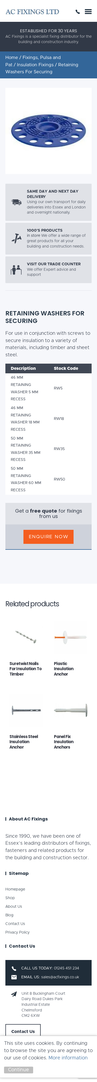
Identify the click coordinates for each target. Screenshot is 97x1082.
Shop (10, 898)
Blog (9, 915)
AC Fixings (32, 11)
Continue (18, 1069)
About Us (13, 907)
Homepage (15, 889)
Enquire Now (48, 536)
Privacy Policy (17, 932)
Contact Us (15, 924)
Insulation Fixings (35, 65)
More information (68, 1058)
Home (11, 57)
